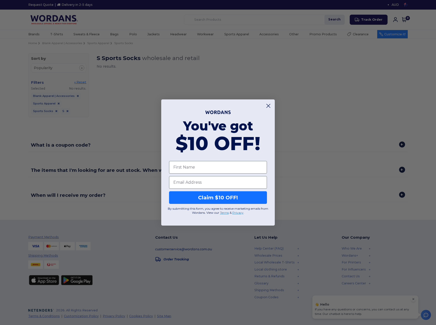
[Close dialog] (268, 105)
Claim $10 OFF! (218, 198)
